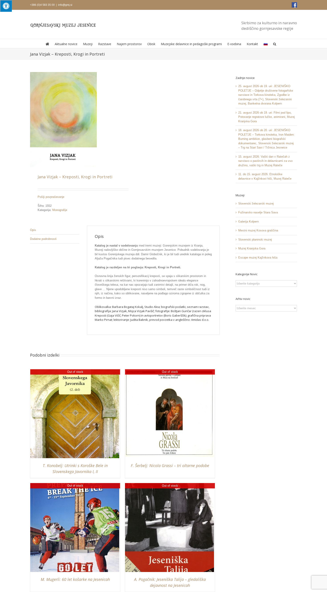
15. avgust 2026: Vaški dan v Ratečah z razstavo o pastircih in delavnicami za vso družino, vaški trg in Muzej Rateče (265, 161)
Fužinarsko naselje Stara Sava (258, 212)
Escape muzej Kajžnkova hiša (257, 257)
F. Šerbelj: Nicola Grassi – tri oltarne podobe (170, 465)
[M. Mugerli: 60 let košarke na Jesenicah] (74, 485)
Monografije (59, 210)
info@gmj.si (65, 4)
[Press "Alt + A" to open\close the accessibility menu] (6, 6)
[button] (274, 43)
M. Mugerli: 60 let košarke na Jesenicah (75, 579)
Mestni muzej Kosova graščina (258, 230)
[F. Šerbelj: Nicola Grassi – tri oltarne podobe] (169, 371)
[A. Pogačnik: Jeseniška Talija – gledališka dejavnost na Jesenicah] (169, 485)
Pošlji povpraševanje (51, 197)
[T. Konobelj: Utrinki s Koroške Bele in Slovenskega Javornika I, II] (74, 371)
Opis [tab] (33, 230)
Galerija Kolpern (248, 221)
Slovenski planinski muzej (255, 239)
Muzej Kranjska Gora (251, 248)
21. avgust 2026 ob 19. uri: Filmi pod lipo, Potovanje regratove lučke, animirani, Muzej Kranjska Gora (266, 117)
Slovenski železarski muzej (256, 203)
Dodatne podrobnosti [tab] (43, 239)
